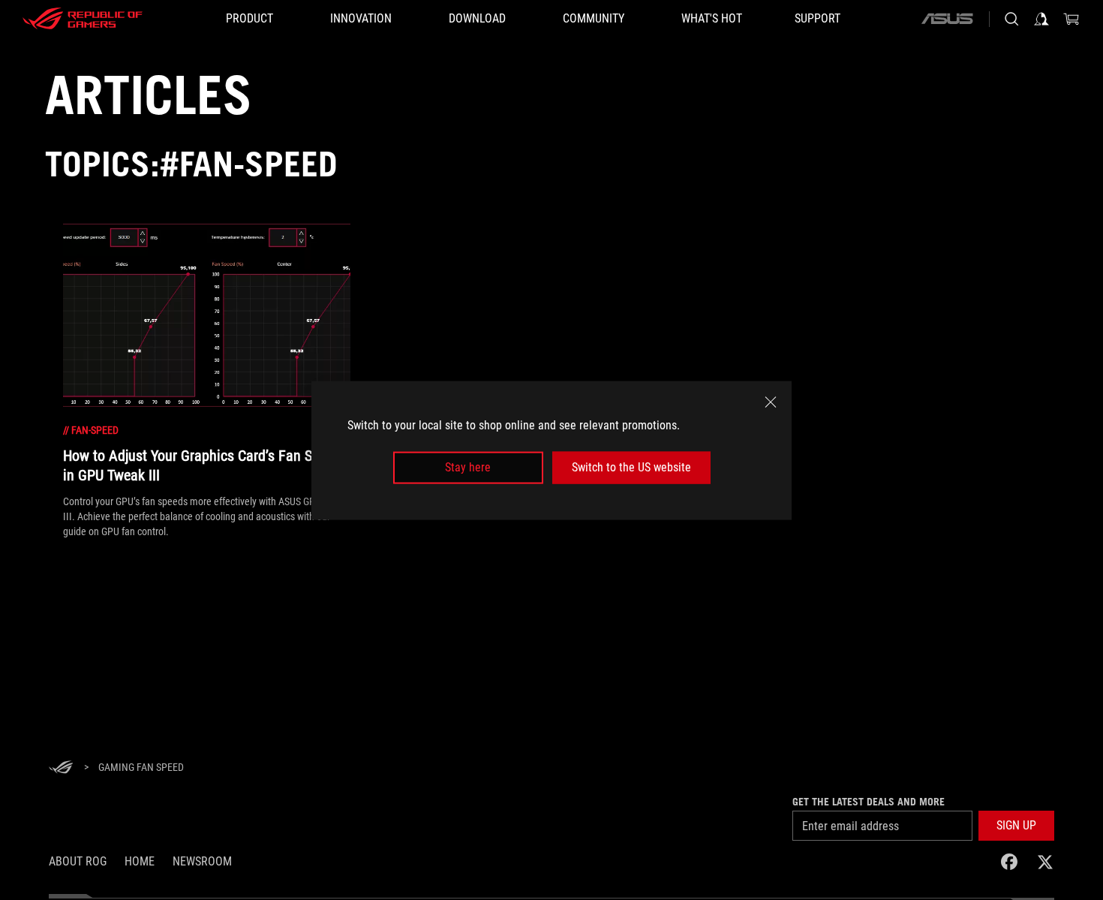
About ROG (78, 861)
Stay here (468, 467)
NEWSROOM (202, 861)
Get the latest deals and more (868, 802)
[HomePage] (61, 768)
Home (140, 861)
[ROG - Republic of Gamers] (83, 19)
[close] (771, 402)
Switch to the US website (631, 467)
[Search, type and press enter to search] (1011, 19)
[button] (1016, 826)
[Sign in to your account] (1041, 19)
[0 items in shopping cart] (1071, 19)
